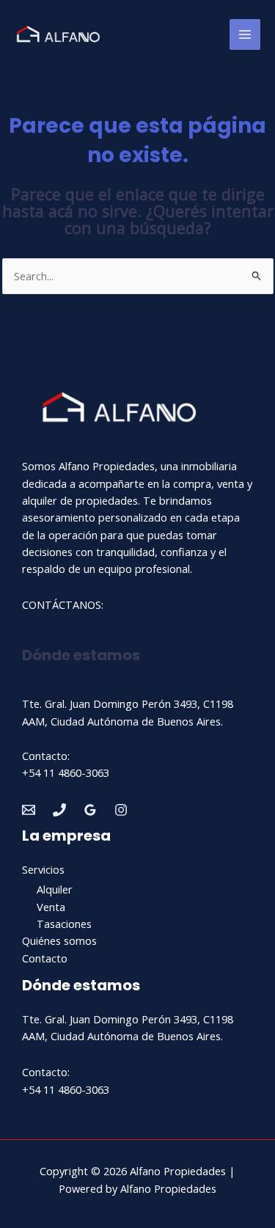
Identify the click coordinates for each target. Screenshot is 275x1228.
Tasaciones (64, 923)
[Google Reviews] (90, 809)
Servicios (43, 869)
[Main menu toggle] (245, 34)
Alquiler (55, 889)
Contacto (44, 958)
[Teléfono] (59, 809)
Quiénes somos (59, 940)
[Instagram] (121, 809)
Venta (51, 906)
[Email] (28, 809)
